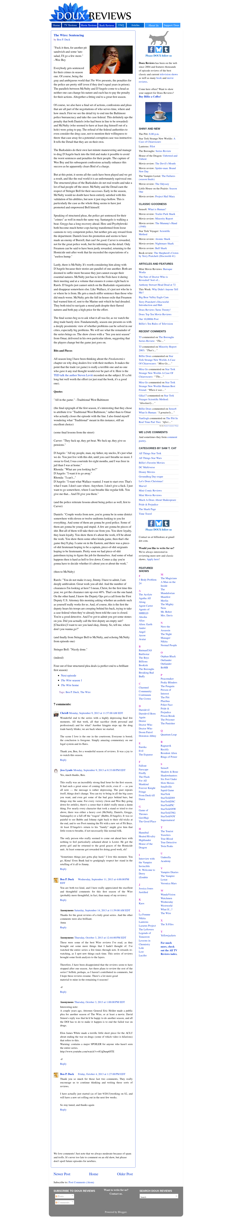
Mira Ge (143, 369)
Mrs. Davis (167, 615)
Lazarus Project (147, 925)
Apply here (153, 559)
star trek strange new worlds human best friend (157, 385)
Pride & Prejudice (148, 504)
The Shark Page (147, 509)
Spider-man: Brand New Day (157, 169)
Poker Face (167, 704)
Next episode (68, 675)
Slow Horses (167, 783)
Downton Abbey (147, 736)
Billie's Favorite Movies (152, 462)
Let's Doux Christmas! (151, 481)
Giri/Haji (144, 818)
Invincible (144, 866)
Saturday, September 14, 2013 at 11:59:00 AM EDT (102, 910)
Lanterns (143, 922)
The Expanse (146, 754)
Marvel (143, 486)
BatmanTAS (145, 650)
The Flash (144, 777)
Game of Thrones (143, 812)
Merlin (164, 600)
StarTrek (165, 794)
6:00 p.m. (154, 134)
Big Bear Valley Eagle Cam (153, 297)
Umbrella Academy (166, 859)
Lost (141, 951)
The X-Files (167, 924)
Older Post (125, 1173)
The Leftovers (146, 929)
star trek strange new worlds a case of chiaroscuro (157, 359)
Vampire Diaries (169, 872)
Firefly (142, 773)
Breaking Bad (146, 672)
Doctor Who (145, 724)
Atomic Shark (162, 239)
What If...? (166, 909)
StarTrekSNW (168, 809)
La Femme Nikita (144, 916)
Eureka (142, 747)
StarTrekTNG (168, 812)
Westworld (166, 905)
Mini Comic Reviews (150, 490)
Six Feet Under (169, 779)
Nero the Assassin (165, 628)
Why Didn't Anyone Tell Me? (158, 290)
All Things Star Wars (150, 458)
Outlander (166, 660)
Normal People (169, 645)
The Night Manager (166, 636)
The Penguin (167, 686)
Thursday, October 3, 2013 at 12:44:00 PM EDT (100, 937)
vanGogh (144, 418)
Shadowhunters (169, 775)
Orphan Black (168, 656)
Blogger (122, 1212)
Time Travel (145, 513)
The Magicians (169, 578)
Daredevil (144, 710)
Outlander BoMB (166, 665)
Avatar (142, 639)
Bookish (143, 665)
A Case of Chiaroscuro (157, 140)
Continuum (145, 695)
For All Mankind (144, 782)
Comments (63, 1202)
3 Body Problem (147, 579)
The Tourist (167, 831)
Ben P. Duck (72, 692)
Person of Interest (166, 691)
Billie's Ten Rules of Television (156, 323)
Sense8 (164, 768)
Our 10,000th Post (149, 319)
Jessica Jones (146, 888)
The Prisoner (168, 719)
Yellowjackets (168, 935)
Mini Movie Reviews (150, 495)
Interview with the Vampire (147, 860)
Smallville (166, 786)
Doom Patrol (146, 732)
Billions (143, 661)
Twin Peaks (167, 846)
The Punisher (168, 723)
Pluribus (165, 701)
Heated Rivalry (147, 836)
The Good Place (147, 821)
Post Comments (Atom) (81, 1182)
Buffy (142, 676)
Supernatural (168, 820)
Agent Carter (146, 605)
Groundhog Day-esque (151, 476)
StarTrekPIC (167, 805)
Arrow (142, 635)
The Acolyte (145, 594)
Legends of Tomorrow (145, 934)
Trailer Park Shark (165, 214)
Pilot (152, 146)
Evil (141, 750)
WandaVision (168, 894)
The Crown (145, 698)
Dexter (142, 721)
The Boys (144, 657)
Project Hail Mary (165, 196)
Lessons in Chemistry (144, 942)
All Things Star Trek (150, 453)
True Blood (167, 838)
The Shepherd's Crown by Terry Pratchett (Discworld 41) (158, 254)
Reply (63, 760)
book (159, 78)
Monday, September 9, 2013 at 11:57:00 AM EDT (96, 713)
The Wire (85, 692)
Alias (142, 620)
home (70, 685)
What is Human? (157, 209)
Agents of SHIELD (144, 611)
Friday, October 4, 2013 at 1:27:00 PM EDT (101, 1074)
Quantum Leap (169, 734)
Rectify (165, 749)
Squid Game (167, 790)
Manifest (165, 597)
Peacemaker (167, 678)
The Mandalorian (168, 591)
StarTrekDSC (168, 801)
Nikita (164, 641)
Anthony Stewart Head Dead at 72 (157, 284)
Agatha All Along (145, 600)
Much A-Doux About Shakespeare (157, 500)
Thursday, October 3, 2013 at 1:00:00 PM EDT (99, 1002)
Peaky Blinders (169, 682)
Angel (142, 631)
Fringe (142, 791)
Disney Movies (147, 472)
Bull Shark (161, 248)
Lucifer (143, 955)
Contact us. (116, 1194)
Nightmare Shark (164, 243)
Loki (141, 948)
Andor (142, 628)
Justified (143, 892)
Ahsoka (143, 617)
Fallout (142, 765)
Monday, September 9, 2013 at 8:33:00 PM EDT (99, 770)
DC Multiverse (147, 467)
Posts (60, 1196)
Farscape (143, 769)
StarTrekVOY (168, 816)
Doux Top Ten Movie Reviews (155, 314)
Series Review (163, 151)
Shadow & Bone (169, 771)
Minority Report (164, 218)
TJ (140, 337)
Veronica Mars (169, 883)
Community (145, 691)
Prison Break (168, 716)
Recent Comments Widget (171, 426)
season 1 (71, 680)
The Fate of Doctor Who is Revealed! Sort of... (153, 278)
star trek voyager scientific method (156, 397)
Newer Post (62, 1173)
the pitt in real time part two (158, 420)
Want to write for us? (116, 1190)
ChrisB (64, 713)
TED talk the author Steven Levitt (73, 375)
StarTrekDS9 (168, 797)
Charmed (144, 687)
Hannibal (144, 832)
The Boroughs (146, 669)
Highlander (145, 840)
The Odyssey (162, 184)
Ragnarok (166, 745)
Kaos (141, 903)
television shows (169, 74)
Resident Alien (169, 753)
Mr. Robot (166, 611)
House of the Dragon (146, 845)
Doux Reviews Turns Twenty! (155, 309)
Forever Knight (147, 788)
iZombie (143, 877)
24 (140, 583)
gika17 (143, 395)
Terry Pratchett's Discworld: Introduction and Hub (154, 303)
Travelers (166, 835)
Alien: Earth (145, 624)
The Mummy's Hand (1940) (158, 224)
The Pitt (165, 697)
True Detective (169, 842)
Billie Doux (145, 356)
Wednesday (167, 902)
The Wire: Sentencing (69, 35)
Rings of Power (169, 757)
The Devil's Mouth (165, 163)
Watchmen (166, 898)
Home (93, 1173)
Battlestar (144, 654)
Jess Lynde (66, 770)
